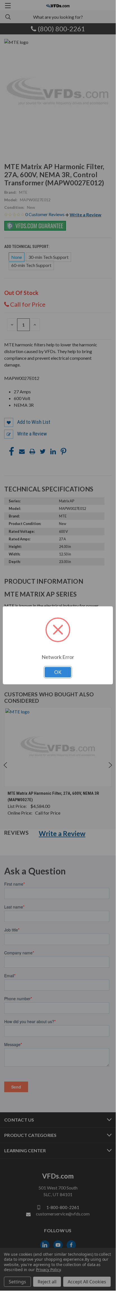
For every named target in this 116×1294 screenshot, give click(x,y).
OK (58, 672)
